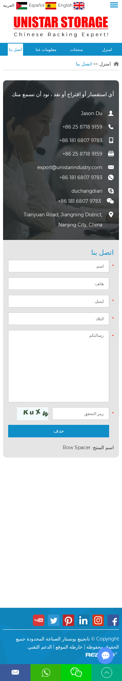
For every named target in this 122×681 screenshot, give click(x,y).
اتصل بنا (15, 49)
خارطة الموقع (69, 647)
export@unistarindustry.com (69, 167)
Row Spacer (76, 447)
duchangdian (87, 191)
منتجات (76, 49)
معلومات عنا (46, 49)
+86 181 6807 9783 (81, 177)
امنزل (107, 49)
